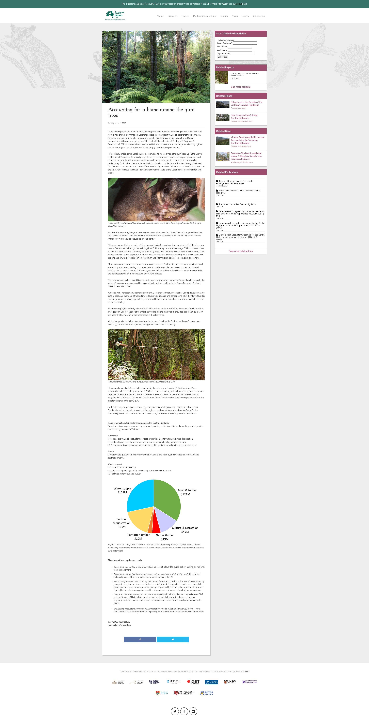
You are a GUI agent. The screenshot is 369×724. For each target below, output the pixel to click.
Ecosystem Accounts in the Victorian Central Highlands (238, 193)
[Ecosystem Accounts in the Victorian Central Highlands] (221, 77)
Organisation (223, 53)
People (185, 16)
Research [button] (172, 16)
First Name (222, 46)
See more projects (241, 87)
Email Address (224, 43)
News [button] (235, 16)
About (160, 16)
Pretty (247, 671)
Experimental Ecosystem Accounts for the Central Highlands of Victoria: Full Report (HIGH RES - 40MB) (240, 238)
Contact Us (258, 16)
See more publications (241, 251)
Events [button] (245, 16)
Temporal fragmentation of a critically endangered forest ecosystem (235, 183)
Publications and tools (204, 16)
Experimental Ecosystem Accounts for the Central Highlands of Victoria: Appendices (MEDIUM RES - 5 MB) (240, 214)
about (239, 4)
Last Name (222, 50)
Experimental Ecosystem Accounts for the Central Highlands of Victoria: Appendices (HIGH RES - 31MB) (240, 226)
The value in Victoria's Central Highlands (236, 205)
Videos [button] (224, 16)
